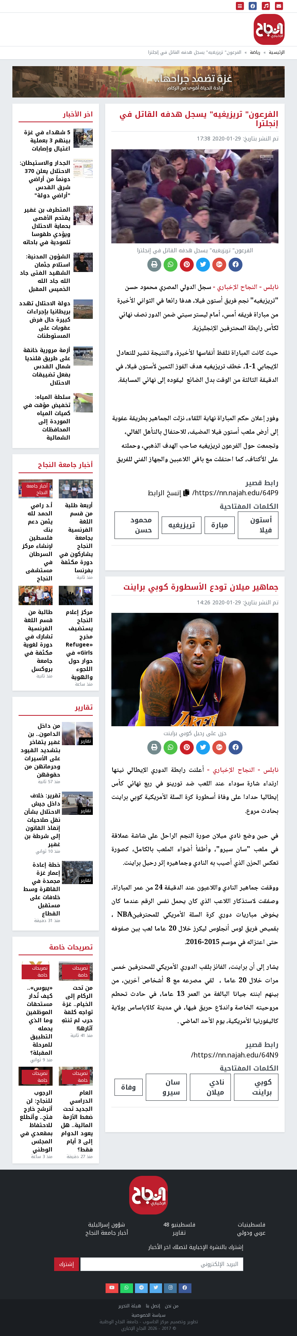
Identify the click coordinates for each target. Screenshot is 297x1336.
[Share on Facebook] (235, 265)
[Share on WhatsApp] (171, 265)
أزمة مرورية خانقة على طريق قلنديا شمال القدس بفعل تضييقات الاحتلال (46, 366)
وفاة (128, 1087)
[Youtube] (112, 1288)
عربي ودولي (251, 1233)
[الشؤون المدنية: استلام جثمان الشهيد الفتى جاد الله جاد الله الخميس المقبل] (83, 262)
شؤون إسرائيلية (106, 1225)
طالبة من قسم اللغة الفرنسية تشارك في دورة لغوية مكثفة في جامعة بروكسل (38, 640)
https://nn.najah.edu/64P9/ (235, 493)
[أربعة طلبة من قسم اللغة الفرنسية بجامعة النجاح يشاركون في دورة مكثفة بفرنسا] (76, 489)
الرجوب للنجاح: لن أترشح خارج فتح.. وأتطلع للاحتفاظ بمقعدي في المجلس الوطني (36, 1121)
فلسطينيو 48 (179, 1225)
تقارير (84, 708)
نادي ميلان (215, 1087)
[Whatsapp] (126, 1288)
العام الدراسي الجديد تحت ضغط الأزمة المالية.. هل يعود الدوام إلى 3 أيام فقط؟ (77, 1121)
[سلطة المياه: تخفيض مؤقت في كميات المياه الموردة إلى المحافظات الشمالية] (83, 402)
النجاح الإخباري (269, 29)
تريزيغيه (181, 525)
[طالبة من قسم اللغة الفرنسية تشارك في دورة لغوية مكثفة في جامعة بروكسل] (36, 595)
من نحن (172, 1306)
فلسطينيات (251, 1225)
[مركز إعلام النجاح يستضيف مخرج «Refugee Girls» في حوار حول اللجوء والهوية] (76, 595)
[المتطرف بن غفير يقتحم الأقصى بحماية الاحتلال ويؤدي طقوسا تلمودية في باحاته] (83, 215)
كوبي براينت (262, 1087)
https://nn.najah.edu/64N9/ (234, 1055)
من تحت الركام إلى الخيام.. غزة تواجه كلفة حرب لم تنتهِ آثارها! (77, 1008)
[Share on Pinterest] (187, 265)
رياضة (255, 52)
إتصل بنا (153, 1306)
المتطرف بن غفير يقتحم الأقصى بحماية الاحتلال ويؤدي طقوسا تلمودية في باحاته (46, 226)
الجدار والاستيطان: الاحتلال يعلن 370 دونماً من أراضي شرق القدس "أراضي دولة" (45, 179)
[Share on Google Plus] (219, 265)
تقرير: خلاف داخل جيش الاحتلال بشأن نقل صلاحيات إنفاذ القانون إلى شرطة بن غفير (42, 820)
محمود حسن (141, 525)
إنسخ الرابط (165, 493)
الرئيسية (277, 52)
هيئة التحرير (129, 1306)
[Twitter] (156, 1288)
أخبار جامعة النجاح (65, 465)
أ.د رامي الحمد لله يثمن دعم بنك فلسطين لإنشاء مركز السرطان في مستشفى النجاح (37, 542)
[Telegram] (141, 1288)
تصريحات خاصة (71, 948)
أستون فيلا (261, 525)
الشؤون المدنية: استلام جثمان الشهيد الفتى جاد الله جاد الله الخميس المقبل (45, 273)
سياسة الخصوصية (148, 1315)
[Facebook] (185, 1288)
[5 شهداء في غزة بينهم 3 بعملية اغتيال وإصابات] (83, 138)
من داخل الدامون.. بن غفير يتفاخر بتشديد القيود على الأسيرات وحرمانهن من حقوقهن (40, 750)
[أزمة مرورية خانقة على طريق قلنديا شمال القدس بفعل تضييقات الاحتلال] (83, 356)
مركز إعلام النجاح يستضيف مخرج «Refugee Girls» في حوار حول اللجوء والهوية (79, 644)
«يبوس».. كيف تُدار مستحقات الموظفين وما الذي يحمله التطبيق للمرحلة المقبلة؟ (39, 1020)
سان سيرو (171, 1087)
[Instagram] (170, 1288)
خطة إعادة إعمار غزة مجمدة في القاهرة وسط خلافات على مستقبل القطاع (41, 889)
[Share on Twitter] (203, 265)
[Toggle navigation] (240, 6)
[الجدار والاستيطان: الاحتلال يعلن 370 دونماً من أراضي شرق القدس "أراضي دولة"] (83, 168)
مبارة (219, 525)
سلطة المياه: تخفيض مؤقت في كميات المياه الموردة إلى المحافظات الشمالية (46, 417)
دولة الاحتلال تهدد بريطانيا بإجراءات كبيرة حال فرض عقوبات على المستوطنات (44, 319)
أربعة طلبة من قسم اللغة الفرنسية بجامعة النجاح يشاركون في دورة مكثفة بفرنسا (76, 538)
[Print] (154, 265)
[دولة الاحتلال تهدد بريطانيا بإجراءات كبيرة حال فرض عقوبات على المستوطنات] (83, 309)
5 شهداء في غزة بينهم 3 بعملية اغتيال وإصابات (47, 140)
